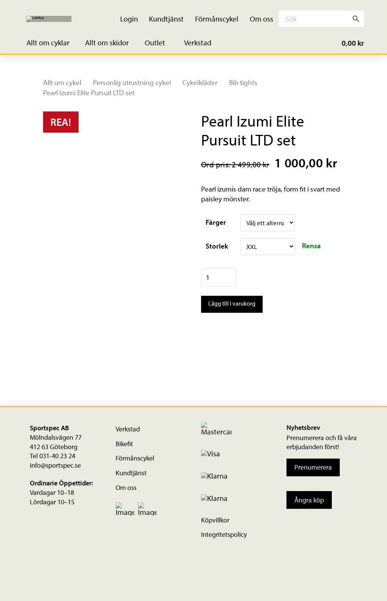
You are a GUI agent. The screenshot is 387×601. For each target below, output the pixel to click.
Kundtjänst (131, 472)
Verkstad (128, 429)
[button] (52, 43)
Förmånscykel (135, 458)
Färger (216, 222)
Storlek (217, 245)
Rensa (311, 245)
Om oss (126, 487)
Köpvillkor (215, 520)
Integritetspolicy (224, 534)
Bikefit (124, 443)
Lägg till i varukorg (231, 303)
